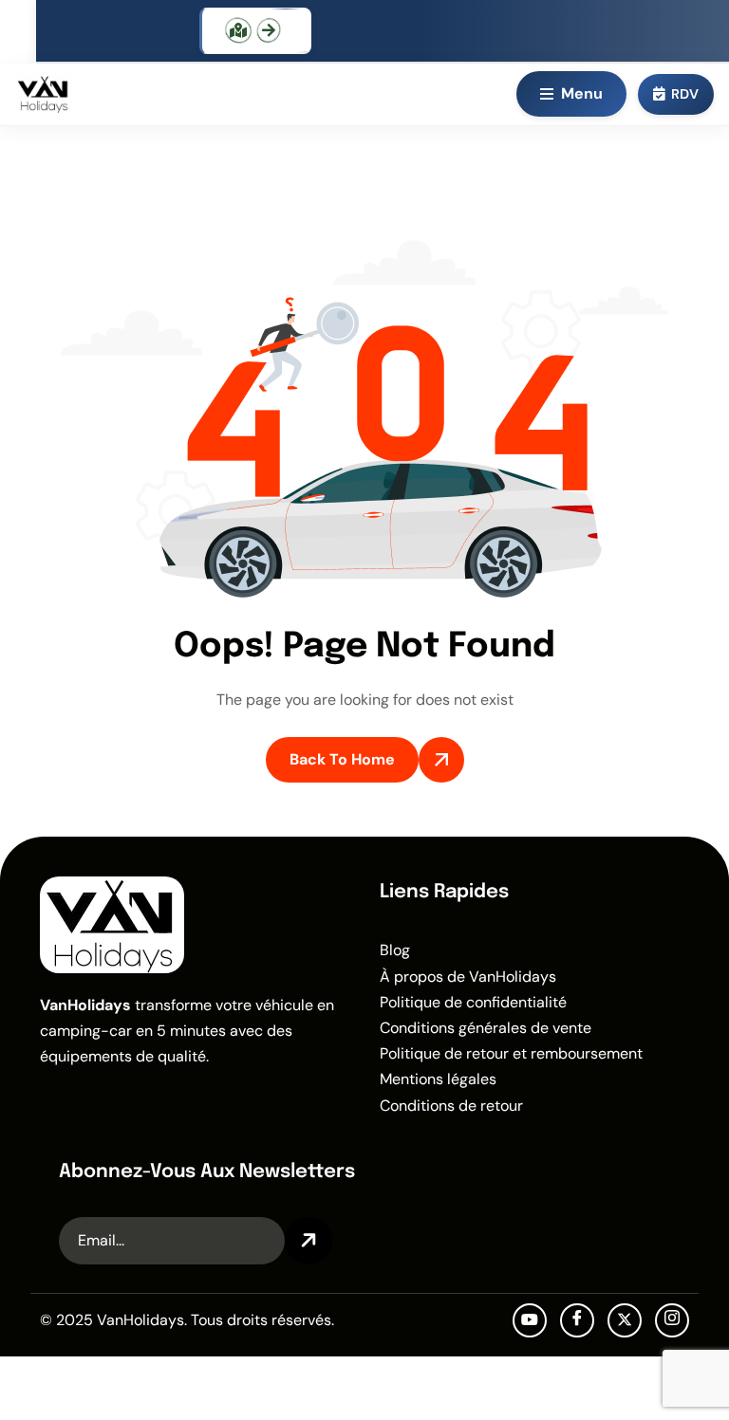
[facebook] (577, 1320)
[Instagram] (672, 1320)
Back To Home (342, 759)
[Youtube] (530, 1320)
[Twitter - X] (625, 1320)
